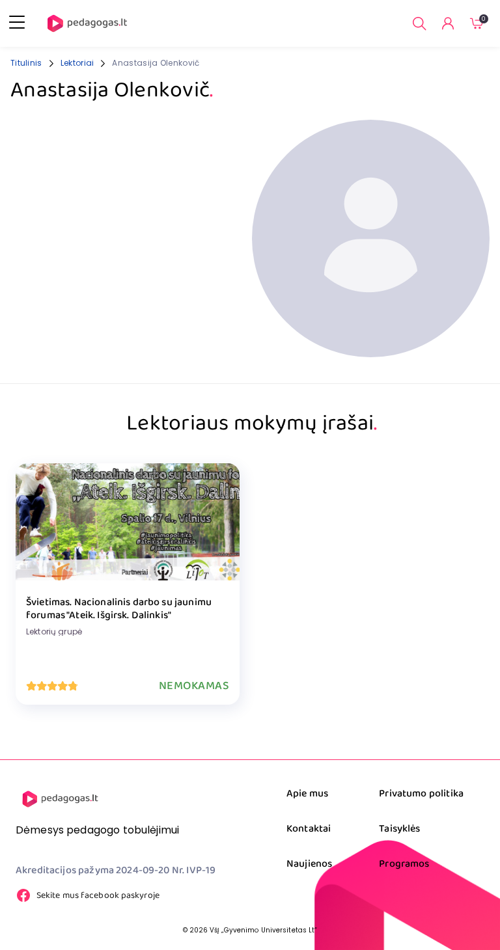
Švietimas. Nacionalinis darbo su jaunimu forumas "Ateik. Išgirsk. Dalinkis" (119, 609)
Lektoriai (77, 62)
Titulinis (26, 62)
